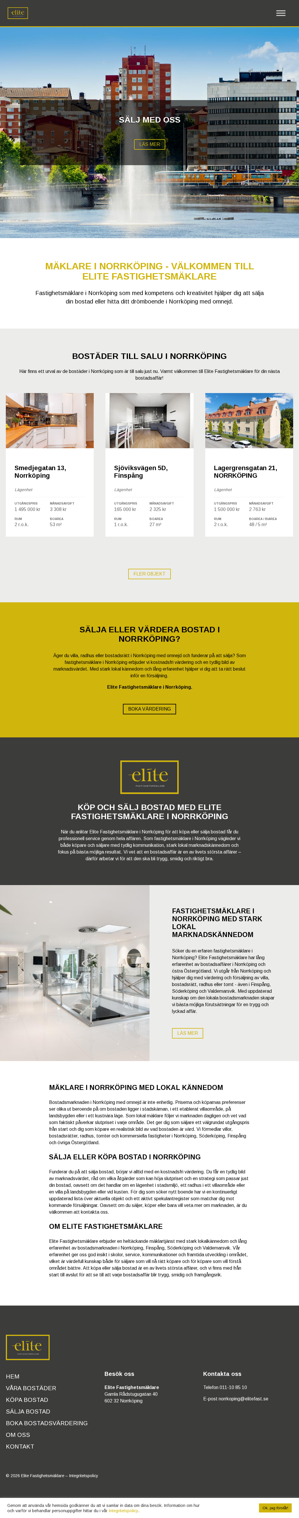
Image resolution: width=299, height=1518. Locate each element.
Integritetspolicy (83, 1475)
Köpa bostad (27, 1400)
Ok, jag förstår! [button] (275, 1508)
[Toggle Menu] (280, 13)
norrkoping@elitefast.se (243, 1398)
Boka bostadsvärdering (47, 1423)
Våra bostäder (31, 1388)
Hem (12, 1376)
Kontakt (20, 1446)
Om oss (18, 1435)
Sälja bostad (28, 1411)
